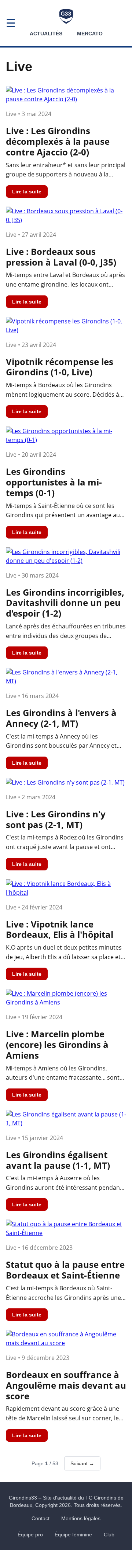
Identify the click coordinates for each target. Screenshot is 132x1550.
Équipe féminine (73, 1534)
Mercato (90, 33)
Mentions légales (80, 1518)
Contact (41, 1518)
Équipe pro (30, 1534)
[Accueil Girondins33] (66, 16)
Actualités (46, 33)
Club (109, 1534)
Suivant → (82, 1463)
